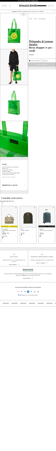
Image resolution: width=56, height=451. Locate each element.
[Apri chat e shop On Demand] (28, 270)
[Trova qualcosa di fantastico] (9, 6)
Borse (35, 18)
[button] (48, 6)
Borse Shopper (42, 18)
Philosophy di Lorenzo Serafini (41, 43)
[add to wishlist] (23, 14)
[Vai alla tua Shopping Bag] (53, 6)
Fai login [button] (14, 11)
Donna (30, 18)
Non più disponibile (42, 64)
